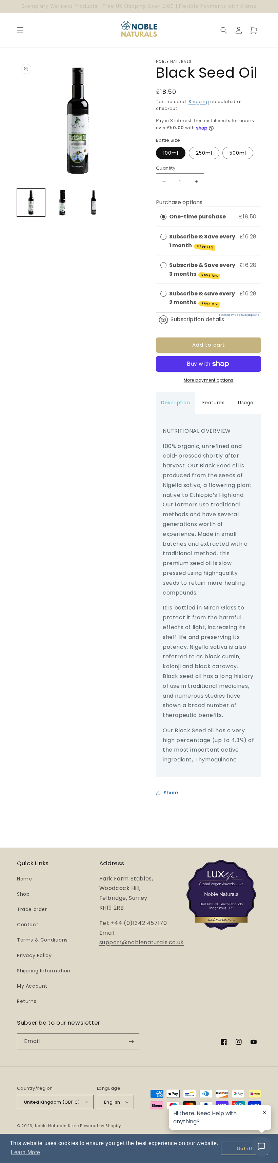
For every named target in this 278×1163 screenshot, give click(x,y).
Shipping (198, 101)
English (112, 1102)
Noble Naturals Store (57, 1125)
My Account (32, 986)
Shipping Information (44, 970)
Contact (27, 924)
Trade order (32, 909)
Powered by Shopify (100, 1125)
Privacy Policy (34, 955)
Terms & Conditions (42, 939)
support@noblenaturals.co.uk (141, 942)
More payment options (209, 380)
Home (24, 878)
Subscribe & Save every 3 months (202, 269)
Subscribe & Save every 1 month (202, 241)
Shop (23, 894)
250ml (204, 153)
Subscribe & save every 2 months (202, 298)
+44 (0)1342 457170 (139, 923)
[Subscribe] (131, 1041)
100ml (170, 153)
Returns (26, 1001)
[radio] (163, 216)
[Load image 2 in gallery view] (62, 203)
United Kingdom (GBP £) (52, 1102)
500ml (238, 153)
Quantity (165, 168)
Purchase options (179, 202)
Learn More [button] (25, 1152)
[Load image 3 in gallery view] (94, 203)
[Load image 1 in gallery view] (31, 203)
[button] (20, 30)
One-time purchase (197, 216)
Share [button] (171, 792)
